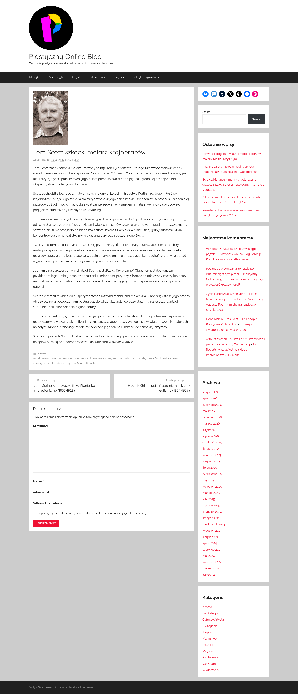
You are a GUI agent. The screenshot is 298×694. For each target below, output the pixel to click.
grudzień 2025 (212, 442)
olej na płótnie (88, 358)
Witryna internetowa (47, 503)
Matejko (34, 77)
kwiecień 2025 (212, 486)
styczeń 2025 (211, 505)
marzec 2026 (211, 423)
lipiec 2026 (209, 398)
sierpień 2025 (211, 461)
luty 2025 (208, 499)
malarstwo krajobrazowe (64, 358)
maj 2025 (208, 480)
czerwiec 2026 (212, 404)
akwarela (43, 358)
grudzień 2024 (212, 511)
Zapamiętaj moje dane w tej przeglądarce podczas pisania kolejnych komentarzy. (92, 513)
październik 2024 (213, 524)
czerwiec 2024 (212, 549)
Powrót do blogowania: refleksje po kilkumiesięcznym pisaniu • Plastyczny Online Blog (231, 274)
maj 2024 (208, 555)
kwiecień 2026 (212, 417)
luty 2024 (208, 574)
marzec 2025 (211, 493)
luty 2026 (208, 430)
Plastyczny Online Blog (65, 56)
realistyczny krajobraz (110, 358)
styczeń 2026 (211, 436)
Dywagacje (209, 626)
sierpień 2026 (211, 392)
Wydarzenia (210, 670)
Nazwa (38, 481)
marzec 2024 (211, 568)
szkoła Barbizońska (157, 358)
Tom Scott (77, 363)
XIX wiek (90, 363)
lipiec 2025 (209, 467)
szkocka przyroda (135, 358)
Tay (68, 363)
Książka (118, 77)
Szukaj (206, 112)
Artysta (77, 77)
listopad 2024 (211, 518)
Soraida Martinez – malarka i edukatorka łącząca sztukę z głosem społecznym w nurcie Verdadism (233, 185)
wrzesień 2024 (212, 530)
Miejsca (207, 651)
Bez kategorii (211, 613)
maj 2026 (208, 411)
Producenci (210, 657)
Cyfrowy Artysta (213, 619)
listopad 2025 (211, 448)
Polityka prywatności (147, 77)
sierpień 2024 (211, 537)
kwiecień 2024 (212, 562)
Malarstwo (97, 77)
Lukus (75, 159)
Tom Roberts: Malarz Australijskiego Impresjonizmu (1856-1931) (232, 350)
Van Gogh (56, 77)
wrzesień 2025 (212, 455)
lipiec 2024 (209, 543)
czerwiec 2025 (212, 474)
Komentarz (41, 425)
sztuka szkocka (56, 363)
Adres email (42, 492)
